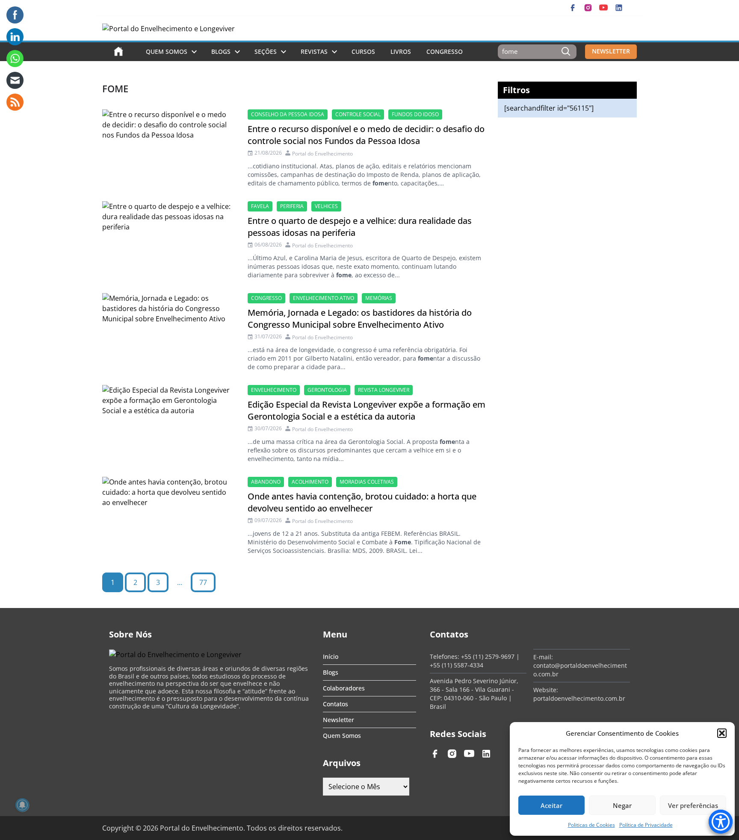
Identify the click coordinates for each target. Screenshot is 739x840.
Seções (265, 51)
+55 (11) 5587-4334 (456, 665)
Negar (622, 805)
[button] (722, 733)
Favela (260, 206)
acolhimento (310, 481)
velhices (326, 206)
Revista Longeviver (383, 390)
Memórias (378, 298)
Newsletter (338, 720)
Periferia (292, 206)
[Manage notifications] (22, 805)
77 (203, 582)
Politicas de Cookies (591, 824)
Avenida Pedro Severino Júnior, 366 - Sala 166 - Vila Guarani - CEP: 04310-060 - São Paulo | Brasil (474, 694)
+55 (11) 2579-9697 (487, 656)
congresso (266, 298)
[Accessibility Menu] (721, 822)
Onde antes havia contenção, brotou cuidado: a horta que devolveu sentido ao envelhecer (362, 502)
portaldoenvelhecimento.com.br (579, 698)
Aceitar (551, 805)
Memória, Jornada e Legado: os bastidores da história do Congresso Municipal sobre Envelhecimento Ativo (360, 318)
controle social (358, 114)
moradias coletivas (367, 481)
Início (330, 656)
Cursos (363, 51)
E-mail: (543, 657)
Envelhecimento (273, 390)
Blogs (221, 51)
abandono (266, 481)
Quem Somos (166, 51)
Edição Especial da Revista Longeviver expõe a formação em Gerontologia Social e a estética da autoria (366, 410)
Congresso (444, 51)
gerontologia (327, 390)
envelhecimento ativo (323, 298)
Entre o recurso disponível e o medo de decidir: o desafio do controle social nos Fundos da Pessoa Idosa (366, 135)
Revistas (314, 51)
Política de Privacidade (646, 824)
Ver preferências (693, 805)
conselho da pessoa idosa (287, 114)
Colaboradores (344, 688)
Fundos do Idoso (415, 114)
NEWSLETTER (611, 51)
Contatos (335, 704)
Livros (400, 51)
